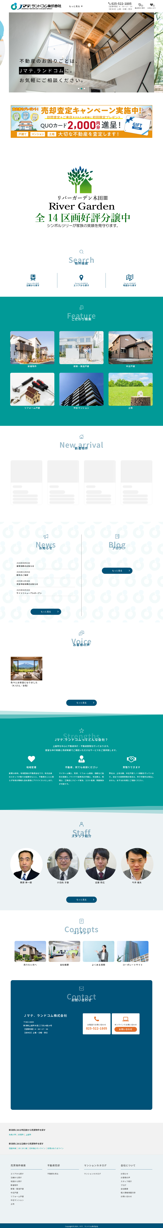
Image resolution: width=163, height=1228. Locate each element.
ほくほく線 (22, 1148)
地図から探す (130, 284)
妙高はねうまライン (55, 1148)
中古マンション (17, 1200)
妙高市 (21, 1134)
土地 (12, 1204)
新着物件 (14, 1185)
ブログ (123, 1185)
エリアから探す (81, 284)
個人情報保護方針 (128, 1192)
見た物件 (140, 7)
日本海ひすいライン (37, 1148)
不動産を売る (53, 1173)
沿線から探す (33, 284)
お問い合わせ (125, 1029)
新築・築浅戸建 (17, 1188)
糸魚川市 (12, 1134)
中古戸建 (14, 1192)
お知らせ (124, 1173)
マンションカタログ (92, 1173)
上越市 (28, 1134)
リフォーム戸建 (17, 1196)
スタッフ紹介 (126, 1181)
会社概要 (124, 1188)
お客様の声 (125, 1177)
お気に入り (151, 7)
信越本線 (12, 1148)
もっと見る (74, 6)
